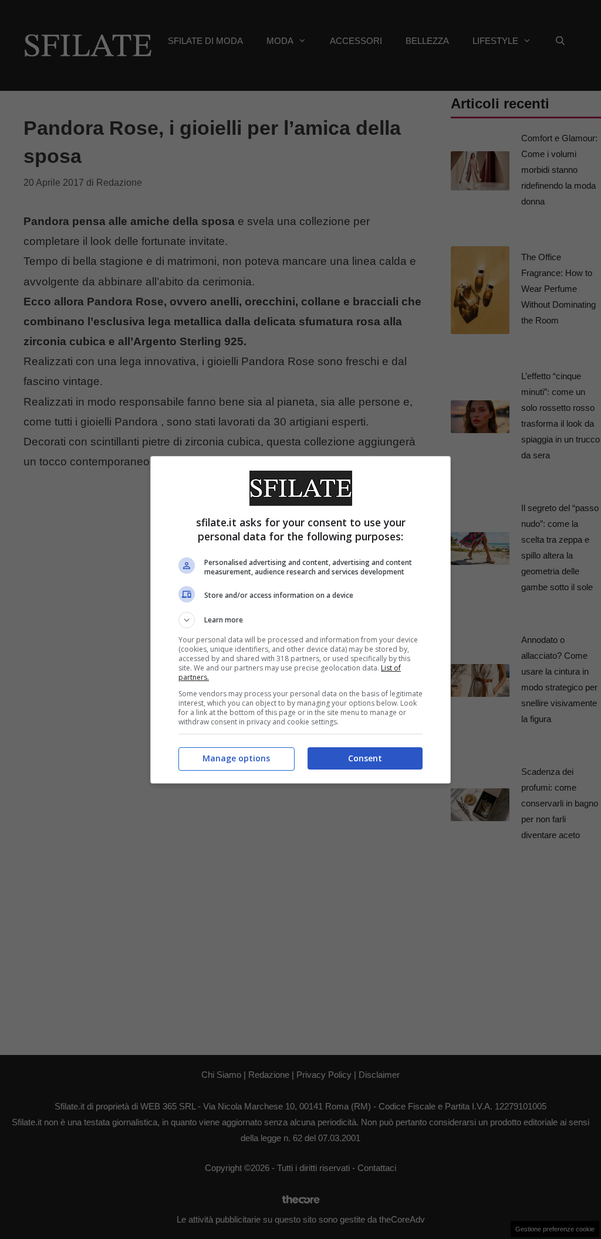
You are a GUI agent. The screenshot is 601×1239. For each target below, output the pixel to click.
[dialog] (300, 620)
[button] (300, 620)
